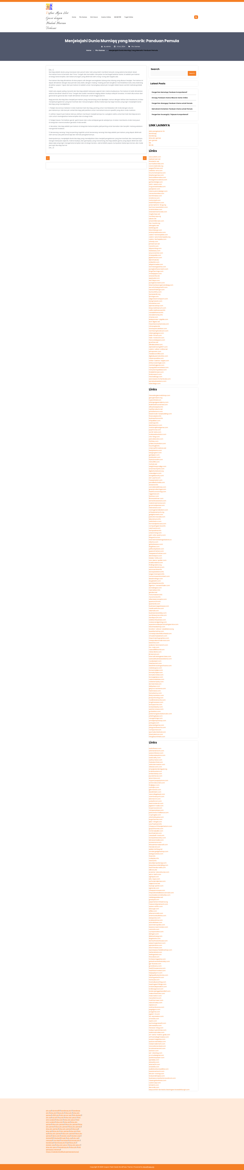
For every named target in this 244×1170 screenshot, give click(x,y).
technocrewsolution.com (158, 207)
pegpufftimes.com (156, 168)
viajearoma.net (154, 883)
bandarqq (152, 136)
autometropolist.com (157, 925)
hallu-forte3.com (155, 335)
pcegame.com (154, 1012)
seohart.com (154, 1051)
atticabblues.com (155, 922)
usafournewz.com (155, 760)
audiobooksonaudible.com (159, 1069)
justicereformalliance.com (159, 812)
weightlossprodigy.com (157, 466)
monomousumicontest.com (159, 576)
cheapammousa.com (157, 890)
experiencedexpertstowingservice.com (163, 624)
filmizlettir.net (154, 161)
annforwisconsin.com (157, 783)
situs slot (59, 1120)
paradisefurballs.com (157, 482)
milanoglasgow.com (156, 333)
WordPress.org (148, 1167)
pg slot (61, 1117)
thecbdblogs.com (155, 377)
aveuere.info (153, 485)
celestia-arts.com (155, 170)
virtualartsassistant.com (158, 636)
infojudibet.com (154, 421)
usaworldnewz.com (156, 753)
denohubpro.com (155, 556)
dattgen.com (154, 934)
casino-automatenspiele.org (159, 237)
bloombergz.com (155, 230)
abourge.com (154, 909)
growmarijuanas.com (157, 505)
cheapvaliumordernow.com (159, 640)
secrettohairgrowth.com (158, 287)
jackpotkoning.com (156, 698)
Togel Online (128, 17)
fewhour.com (154, 496)
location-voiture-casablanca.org (161, 629)
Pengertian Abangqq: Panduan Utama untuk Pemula (172, 103)
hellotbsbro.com (155, 521)
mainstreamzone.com (157, 503)
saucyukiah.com (155, 157)
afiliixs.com (153, 911)
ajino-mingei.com (155, 822)
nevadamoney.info (156, 315)
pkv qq (48, 1111)
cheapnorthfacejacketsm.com (160, 826)
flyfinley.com (153, 441)
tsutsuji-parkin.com (156, 886)
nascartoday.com (155, 1003)
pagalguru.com (154, 1009)
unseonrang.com (155, 533)
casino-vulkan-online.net (158, 349)
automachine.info (155, 569)
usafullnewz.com (155, 748)
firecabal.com (154, 957)
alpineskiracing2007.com (158, 347)
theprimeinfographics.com (159, 638)
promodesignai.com (156, 1055)
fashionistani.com (155, 952)
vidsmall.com (154, 611)
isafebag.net (153, 228)
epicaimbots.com (155, 945)
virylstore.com (154, 198)
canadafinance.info (156, 312)
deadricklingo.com (156, 579)
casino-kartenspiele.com (158, 235)
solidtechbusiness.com (157, 620)
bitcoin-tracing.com (156, 1073)
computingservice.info (157, 526)
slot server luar (66, 1115)
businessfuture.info (156, 418)
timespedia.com (155, 255)
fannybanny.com (155, 693)
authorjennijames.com (157, 881)
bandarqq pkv (66, 1111)
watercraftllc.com (156, 906)
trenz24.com (154, 246)
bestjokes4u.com (155, 450)
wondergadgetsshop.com (158, 851)
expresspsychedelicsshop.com (160, 950)
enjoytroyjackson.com (157, 943)
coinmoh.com (154, 929)
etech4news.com (155, 948)
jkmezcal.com (154, 654)
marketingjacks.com (156, 365)
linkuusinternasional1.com (158, 845)
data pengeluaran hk (157, 131)
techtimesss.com (155, 196)
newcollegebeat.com (157, 794)
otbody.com (153, 241)
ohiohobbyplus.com (156, 817)
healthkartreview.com (157, 970)
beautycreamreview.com (158, 927)
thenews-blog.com (156, 1028)
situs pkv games (155, 138)
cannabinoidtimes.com (157, 487)
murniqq (56, 1140)
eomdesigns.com (155, 588)
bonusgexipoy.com (156, 677)
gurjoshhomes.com (156, 828)
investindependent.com (158, 986)
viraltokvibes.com (155, 209)
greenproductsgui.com (157, 489)
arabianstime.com (156, 920)
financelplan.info (155, 416)
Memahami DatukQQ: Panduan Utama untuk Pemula (172, 109)
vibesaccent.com (155, 767)
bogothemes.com (155, 819)
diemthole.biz (154, 260)
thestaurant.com (155, 663)
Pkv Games (83, 17)
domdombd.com (155, 684)
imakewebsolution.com (157, 434)
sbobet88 (49, 1138)
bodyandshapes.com (157, 1076)
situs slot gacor (71, 1117)
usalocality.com (155, 757)
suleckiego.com (155, 383)
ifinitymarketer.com (156, 695)
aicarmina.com (154, 778)
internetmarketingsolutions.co (160, 540)
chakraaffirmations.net (157, 448)
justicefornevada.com (157, 517)
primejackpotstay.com (157, 720)
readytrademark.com (157, 1044)
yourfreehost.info (155, 824)
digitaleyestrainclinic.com (158, 356)
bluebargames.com (156, 175)
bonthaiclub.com (155, 833)
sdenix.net (152, 219)
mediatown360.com (156, 354)
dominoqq (152, 133)
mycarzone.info (155, 597)
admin (108, 46)
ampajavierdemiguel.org (158, 769)
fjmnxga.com (154, 296)
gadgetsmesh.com (156, 514)
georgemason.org (155, 398)
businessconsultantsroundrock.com (162, 1078)
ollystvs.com (153, 542)
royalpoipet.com (155, 661)
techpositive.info (155, 530)
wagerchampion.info (156, 574)
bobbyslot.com (154, 457)
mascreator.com (155, 996)
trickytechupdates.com (158, 370)
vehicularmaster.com (157, 764)
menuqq (49, 1140)
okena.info (153, 861)
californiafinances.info (157, 310)
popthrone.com (155, 430)
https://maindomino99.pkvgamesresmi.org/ (62, 1152)
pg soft (55, 1117)
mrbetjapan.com (155, 273)
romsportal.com (155, 730)
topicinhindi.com (155, 400)
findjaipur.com (154, 785)
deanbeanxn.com (155, 425)
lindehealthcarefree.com (158, 404)
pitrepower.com (155, 351)
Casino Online (106, 17)
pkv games (153, 140)
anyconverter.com (156, 253)
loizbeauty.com (154, 251)
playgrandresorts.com (157, 727)
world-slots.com (155, 432)
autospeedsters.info (156, 572)
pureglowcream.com (157, 283)
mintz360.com (154, 462)
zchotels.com (154, 1019)
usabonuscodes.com (156, 1032)
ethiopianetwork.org (156, 512)
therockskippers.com (157, 340)
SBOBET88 (117, 17)
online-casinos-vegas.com (159, 361)
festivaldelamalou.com (157, 177)
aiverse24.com (154, 1064)
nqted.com (153, 1005)
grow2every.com (155, 966)
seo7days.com (154, 280)
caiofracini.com (154, 528)
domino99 (56, 1111)
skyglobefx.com (155, 581)
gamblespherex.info (156, 583)
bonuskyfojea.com (156, 672)
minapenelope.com (156, 810)
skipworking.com (155, 248)
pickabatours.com (156, 411)
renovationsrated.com (157, 1046)
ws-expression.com (156, 1016)
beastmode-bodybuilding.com (160, 414)
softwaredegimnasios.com (159, 1037)
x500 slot (55, 1115)
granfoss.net (153, 342)
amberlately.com (155, 774)
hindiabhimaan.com (156, 372)
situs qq (67, 1122)
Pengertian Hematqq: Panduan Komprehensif (169, 92)
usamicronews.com (156, 709)
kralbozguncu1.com (156, 989)
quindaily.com (154, 1060)
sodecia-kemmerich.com (158, 645)
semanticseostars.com (157, 501)
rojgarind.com (154, 494)
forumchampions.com (157, 173)
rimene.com (153, 317)
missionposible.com (156, 358)
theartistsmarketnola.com (159, 324)
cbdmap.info (153, 423)
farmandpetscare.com (157, 524)
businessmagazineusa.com (159, 606)
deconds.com (154, 1087)
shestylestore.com (156, 734)
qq (150, 143)
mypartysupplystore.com (158, 780)
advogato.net (154, 225)
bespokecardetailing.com (158, 865)
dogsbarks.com (155, 938)
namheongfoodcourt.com (158, 331)
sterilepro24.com (155, 617)
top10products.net (156, 409)
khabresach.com (155, 374)
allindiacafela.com (156, 344)
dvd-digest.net (154, 322)
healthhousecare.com (157, 968)
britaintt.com (154, 1085)
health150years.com (156, 203)
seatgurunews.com (156, 854)
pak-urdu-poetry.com (157, 535)
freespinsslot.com (155, 480)
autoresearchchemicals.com (160, 379)
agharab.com (154, 888)
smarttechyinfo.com (156, 469)
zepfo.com (153, 1021)
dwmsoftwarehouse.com (158, 941)
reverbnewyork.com (156, 796)
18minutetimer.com (156, 498)
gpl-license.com (155, 964)
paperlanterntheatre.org (158, 902)
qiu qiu (151, 145)
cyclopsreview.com (156, 932)
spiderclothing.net (156, 849)
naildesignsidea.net (156, 897)
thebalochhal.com (156, 762)
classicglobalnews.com (157, 1080)
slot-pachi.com (154, 478)
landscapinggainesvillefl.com (159, 991)
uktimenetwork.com (156, 751)
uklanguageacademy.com (158, 402)
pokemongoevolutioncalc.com (160, 714)
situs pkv (53, 1113)
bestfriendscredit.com (157, 867)
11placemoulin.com (156, 459)
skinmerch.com (155, 799)
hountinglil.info (154, 446)
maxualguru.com (155, 473)
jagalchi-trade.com (156, 806)
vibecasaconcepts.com (158, 599)
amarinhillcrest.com (156, 221)
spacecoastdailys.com (157, 1041)
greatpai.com (154, 899)
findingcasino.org (155, 565)
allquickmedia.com (156, 264)
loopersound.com (155, 808)
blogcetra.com (154, 537)
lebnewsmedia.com (156, 840)
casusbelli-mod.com (156, 835)
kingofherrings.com (156, 271)
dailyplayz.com (154, 686)
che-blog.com (154, 437)
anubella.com (154, 1067)
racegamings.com (156, 718)
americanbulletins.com (157, 915)
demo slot (56, 1136)
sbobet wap (65, 1136)
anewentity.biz (154, 276)
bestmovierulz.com (156, 803)
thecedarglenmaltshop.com (159, 395)
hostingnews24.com (156, 977)
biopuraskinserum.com (157, 308)
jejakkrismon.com (155, 257)
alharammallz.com (156, 913)
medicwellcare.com (156, 608)
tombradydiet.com (156, 831)
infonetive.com (154, 303)
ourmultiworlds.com (156, 164)
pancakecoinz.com (156, 439)
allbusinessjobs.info (156, 407)
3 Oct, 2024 (120, 46)
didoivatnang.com (155, 936)
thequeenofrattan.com (157, 553)
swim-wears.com (155, 184)
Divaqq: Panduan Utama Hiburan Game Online (170, 98)
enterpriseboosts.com (157, 232)
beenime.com (154, 643)
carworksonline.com (156, 193)
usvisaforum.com (155, 801)
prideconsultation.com (157, 443)
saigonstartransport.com (158, 299)
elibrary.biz (153, 870)
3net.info (152, 856)
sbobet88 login (60, 1138)
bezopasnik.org (154, 294)
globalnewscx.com (156, 544)
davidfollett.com (155, 792)
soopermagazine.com (157, 1039)
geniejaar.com (154, 455)
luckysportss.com (155, 704)
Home (74, 17)
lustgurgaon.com (155, 453)
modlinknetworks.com (157, 700)
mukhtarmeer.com (156, 1000)
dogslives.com (154, 546)
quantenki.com (154, 604)
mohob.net (153, 464)
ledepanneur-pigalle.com (158, 319)
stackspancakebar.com (158, 328)
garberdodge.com (156, 182)
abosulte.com (154, 1062)
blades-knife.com (155, 558)
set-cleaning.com (155, 1053)
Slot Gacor (94, 17)
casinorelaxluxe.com (156, 679)
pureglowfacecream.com (158, 269)
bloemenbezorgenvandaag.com (161, 285)
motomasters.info (155, 595)
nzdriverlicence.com (156, 1007)
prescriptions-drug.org (157, 205)
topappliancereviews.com (159, 367)
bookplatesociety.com (157, 838)
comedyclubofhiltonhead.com (160, 633)
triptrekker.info (154, 590)
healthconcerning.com (157, 491)
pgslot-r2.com (154, 1014)
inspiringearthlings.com (157, 984)
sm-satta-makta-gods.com (159, 1035)
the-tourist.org (154, 223)
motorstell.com (155, 200)
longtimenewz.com (156, 702)
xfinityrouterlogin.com (157, 363)
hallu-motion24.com (156, 338)
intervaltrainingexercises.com (160, 656)
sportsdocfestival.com (157, 732)
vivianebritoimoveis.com (158, 212)
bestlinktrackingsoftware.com (160, 666)
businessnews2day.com (158, 613)
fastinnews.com (155, 691)
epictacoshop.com (156, 306)
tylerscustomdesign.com (158, 191)
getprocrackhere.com (157, 688)
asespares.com (154, 918)
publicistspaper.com (156, 1057)
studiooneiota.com (156, 562)
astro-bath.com (155, 874)
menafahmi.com (155, 998)
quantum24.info (155, 601)
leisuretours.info (155, 519)
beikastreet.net (155, 159)
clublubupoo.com (155, 668)
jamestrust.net (154, 244)
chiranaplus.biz (154, 326)
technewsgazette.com (157, 267)
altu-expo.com (154, 879)
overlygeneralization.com (158, 510)
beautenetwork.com (156, 1071)
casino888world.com (157, 649)
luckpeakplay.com (156, 707)
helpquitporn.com (155, 973)
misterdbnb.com (155, 652)
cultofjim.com (154, 787)
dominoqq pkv (74, 1140)
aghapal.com (154, 877)
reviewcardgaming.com (158, 622)
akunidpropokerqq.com (158, 863)
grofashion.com (155, 711)
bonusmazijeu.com (156, 670)
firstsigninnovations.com (158, 180)
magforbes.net (154, 214)
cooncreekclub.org (156, 166)
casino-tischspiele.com (157, 239)
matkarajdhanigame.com (158, 427)
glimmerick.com (155, 790)
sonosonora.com (155, 842)
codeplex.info (154, 858)
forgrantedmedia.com (157, 186)
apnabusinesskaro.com (157, 381)
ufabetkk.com (154, 262)
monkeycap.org (155, 216)
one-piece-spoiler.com (157, 560)
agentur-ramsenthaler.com (159, 585)
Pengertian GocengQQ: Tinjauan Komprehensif (170, 114)
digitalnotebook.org (156, 471)
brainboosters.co (155, 771)
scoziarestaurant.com (157, 1048)
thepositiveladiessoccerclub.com (161, 893)
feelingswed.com (155, 954)
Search (155, 69)
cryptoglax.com (155, 815)
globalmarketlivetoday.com (159, 961)
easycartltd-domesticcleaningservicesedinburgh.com (169, 1090)
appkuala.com (154, 278)
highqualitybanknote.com (158, 975)
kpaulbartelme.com (156, 631)
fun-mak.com (154, 647)
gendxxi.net (153, 592)
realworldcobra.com (156, 567)
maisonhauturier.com (157, 993)
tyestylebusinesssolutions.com (160, 659)
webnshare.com (155, 508)
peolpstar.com (154, 189)
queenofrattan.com (156, 551)
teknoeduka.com (155, 1025)
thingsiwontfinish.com (157, 737)
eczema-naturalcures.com (159, 872)
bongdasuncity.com (156, 475)
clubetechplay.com (156, 682)
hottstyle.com (154, 980)
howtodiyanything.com (157, 982)
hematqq (64, 1140)
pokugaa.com (154, 723)
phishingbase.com (156, 716)
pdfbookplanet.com (156, 549)
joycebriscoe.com (155, 776)
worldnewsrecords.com (158, 615)
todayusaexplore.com (157, 755)
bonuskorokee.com (156, 675)
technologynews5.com (157, 1023)
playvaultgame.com (156, 725)
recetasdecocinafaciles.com (159, 895)
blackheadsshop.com (157, 627)
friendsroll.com (154, 847)
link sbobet (77, 1115)
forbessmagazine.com (157, 959)
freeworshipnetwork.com (158, 904)
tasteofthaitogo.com (157, 290)
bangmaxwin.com (155, 301)
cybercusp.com (155, 1083)
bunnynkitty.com (155, 292)
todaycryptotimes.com (157, 1030)
